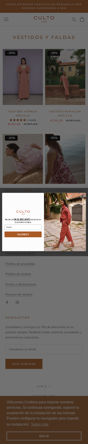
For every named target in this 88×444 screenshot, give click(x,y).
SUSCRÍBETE (23, 234)
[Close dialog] (83, 196)
